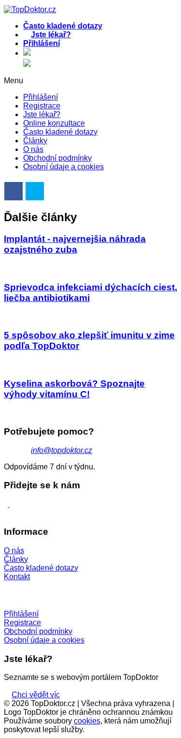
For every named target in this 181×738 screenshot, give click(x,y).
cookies (87, 721)
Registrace (41, 106)
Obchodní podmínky (57, 158)
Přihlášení (40, 97)
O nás (33, 149)
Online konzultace (54, 123)
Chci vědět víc (36, 695)
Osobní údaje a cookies (63, 167)
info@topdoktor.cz (61, 450)
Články (35, 140)
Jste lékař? (41, 114)
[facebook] (9, 504)
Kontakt (17, 576)
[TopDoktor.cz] (100, 53)
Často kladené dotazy (60, 132)
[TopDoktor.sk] (27, 64)
